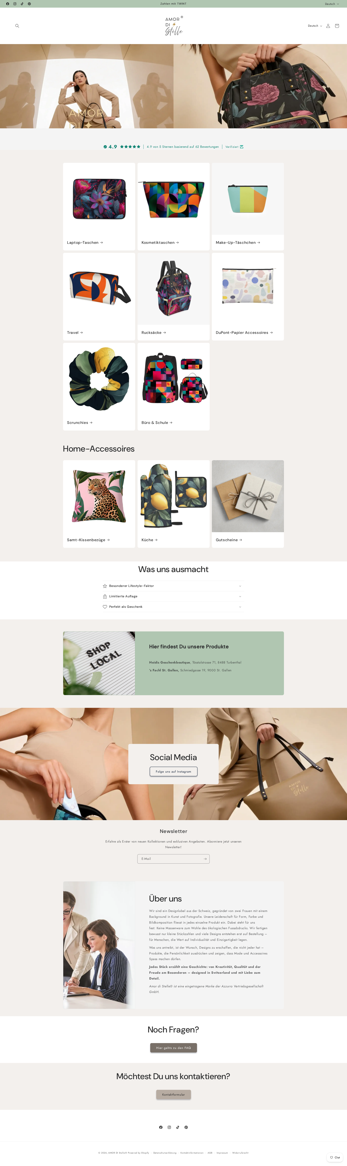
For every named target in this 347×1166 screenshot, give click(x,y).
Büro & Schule (155, 422)
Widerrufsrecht (240, 1152)
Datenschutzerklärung (165, 1152)
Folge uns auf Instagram (173, 771)
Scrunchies (77, 422)
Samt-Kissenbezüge (86, 539)
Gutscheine (227, 539)
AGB (210, 1152)
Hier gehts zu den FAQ (173, 1048)
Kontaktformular (173, 1094)
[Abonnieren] (205, 859)
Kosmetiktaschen (158, 242)
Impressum (222, 1152)
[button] (17, 25)
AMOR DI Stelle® (117, 1152)
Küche (147, 539)
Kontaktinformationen (192, 1152)
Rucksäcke (152, 332)
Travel (73, 332)
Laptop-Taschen (83, 242)
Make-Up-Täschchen (236, 242)
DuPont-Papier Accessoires (242, 332)
